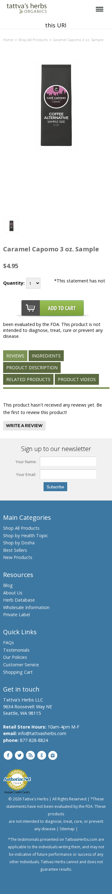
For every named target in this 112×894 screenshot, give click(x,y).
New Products (17, 557)
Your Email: (26, 474)
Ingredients (46, 356)
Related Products (28, 379)
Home (8, 39)
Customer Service (21, 665)
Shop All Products (33, 39)
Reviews (15, 356)
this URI (55, 25)
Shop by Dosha (19, 543)
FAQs (8, 642)
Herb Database (19, 600)
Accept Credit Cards (17, 792)
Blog (8, 585)
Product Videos (77, 379)
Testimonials (16, 650)
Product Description (32, 367)
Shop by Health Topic (25, 535)
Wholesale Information (26, 607)
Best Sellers (15, 550)
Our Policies (15, 657)
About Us (12, 593)
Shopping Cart (18, 672)
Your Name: (26, 461)
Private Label (16, 614)
